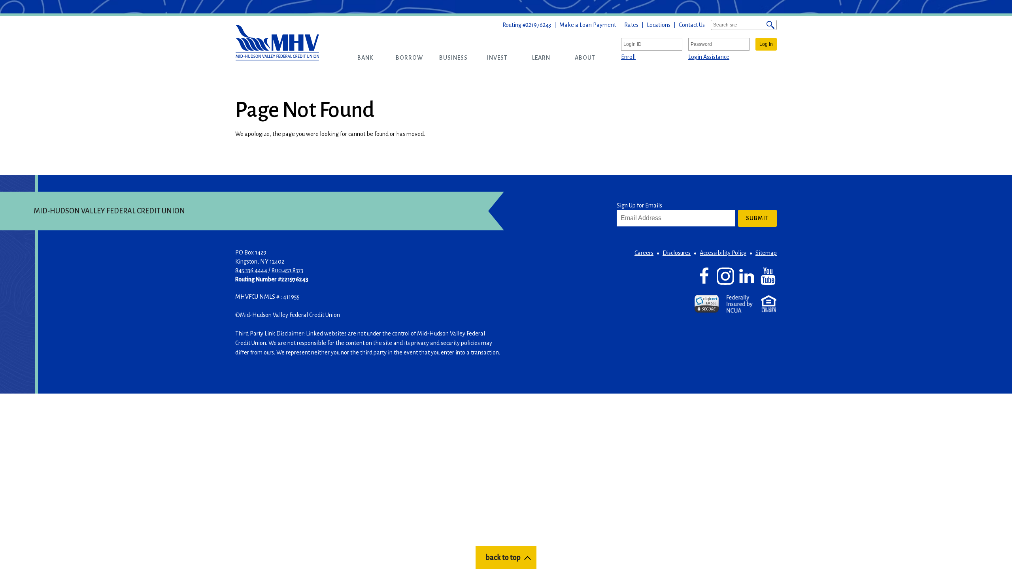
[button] (365, 57)
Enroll (628, 57)
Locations (658, 25)
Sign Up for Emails (639, 205)
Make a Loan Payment (587, 25)
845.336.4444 (251, 270)
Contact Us (692, 25)
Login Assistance (708, 57)
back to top (503, 557)
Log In (766, 44)
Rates (631, 25)
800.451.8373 (287, 270)
